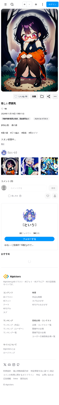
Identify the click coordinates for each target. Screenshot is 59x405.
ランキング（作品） (12, 324)
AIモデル (7, 308)
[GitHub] (18, 364)
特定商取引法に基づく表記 (42, 371)
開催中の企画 (38, 328)
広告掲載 (7, 378)
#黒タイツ (33, 132)
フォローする (29, 238)
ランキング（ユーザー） (13, 328)
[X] (5, 364)
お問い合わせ (48, 374)
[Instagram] (13, 364)
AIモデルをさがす (40, 304)
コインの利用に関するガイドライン (18, 374)
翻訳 (2, 144)
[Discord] (9, 364)
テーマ (6, 304)
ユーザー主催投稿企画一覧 (43, 336)
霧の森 (14, 125)
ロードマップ (9, 352)
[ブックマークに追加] (42, 96)
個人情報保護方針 (21, 371)
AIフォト (7, 300)
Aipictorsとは (9, 349)
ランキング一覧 (10, 332)
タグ (5, 312)
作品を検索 (37, 297)
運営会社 (24, 378)
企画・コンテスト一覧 (41, 324)
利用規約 (7, 371)
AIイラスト (8, 297)
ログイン (52, 4)
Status (15, 379)
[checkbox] (9, 196)
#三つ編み (14, 132)
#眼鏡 (23, 132)
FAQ (38, 374)
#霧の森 (4, 132)
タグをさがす (38, 300)
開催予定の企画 (39, 332)
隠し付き (15, 196)
